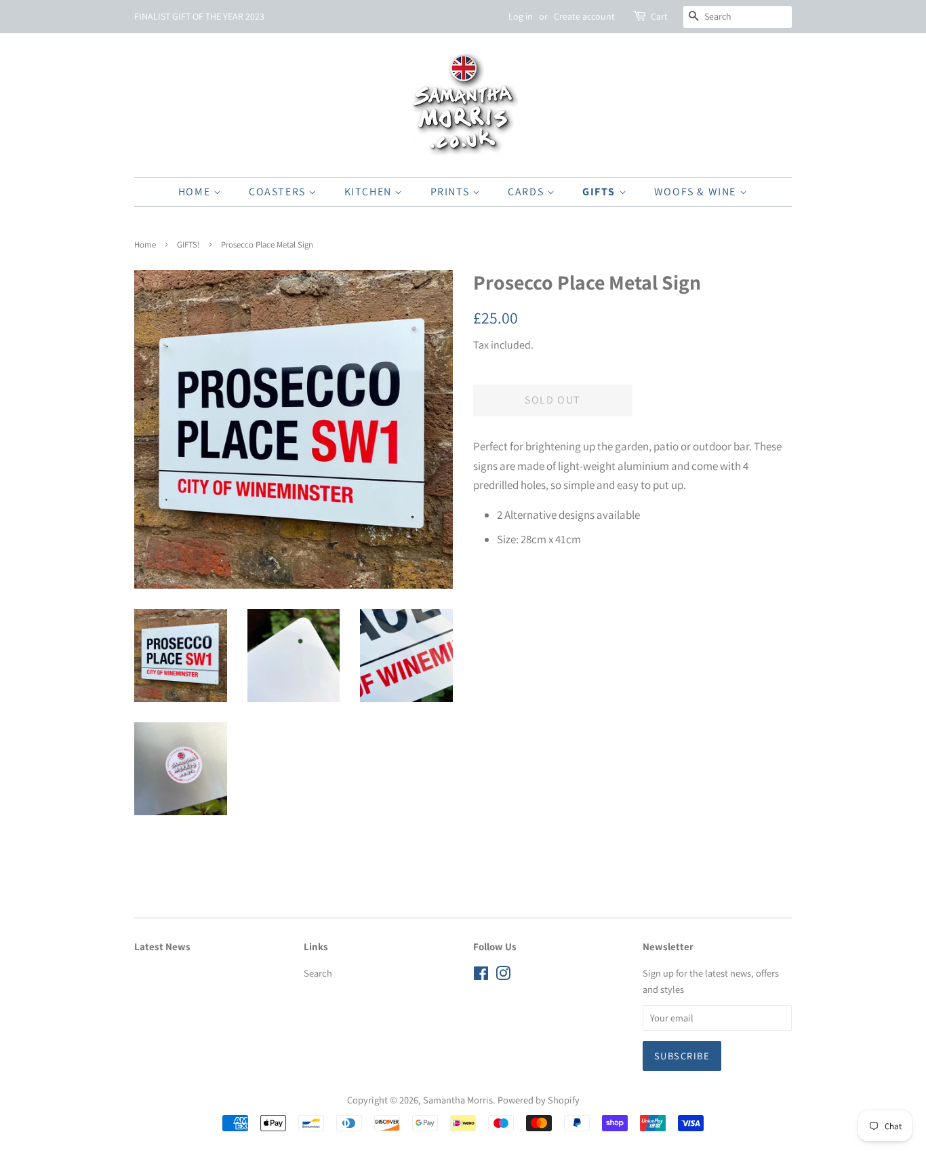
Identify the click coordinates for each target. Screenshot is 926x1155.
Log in (520, 16)
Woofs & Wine (697, 191)
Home (196, 191)
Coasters (278, 191)
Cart (659, 16)
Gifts (600, 191)
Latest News (162, 946)
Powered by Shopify (539, 1099)
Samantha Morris (458, 1099)
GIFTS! (188, 244)
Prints (451, 191)
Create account (584, 16)
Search (318, 972)
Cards (527, 191)
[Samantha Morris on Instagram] (503, 975)
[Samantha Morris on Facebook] (481, 975)
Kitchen (369, 191)
